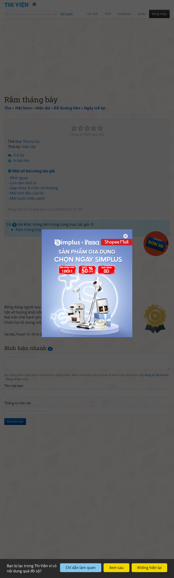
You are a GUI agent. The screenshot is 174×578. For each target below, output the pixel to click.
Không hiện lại (149, 567)
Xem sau (116, 567)
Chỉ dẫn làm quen (81, 567)
